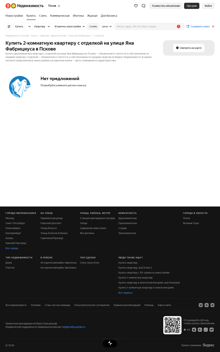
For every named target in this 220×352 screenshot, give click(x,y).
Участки (10, 267)
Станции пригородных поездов (97, 218)
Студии (122, 228)
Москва (10, 218)
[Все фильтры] (9, 26)
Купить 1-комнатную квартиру (135, 277)
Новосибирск (13, 228)
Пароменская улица (52, 218)
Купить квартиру (128, 262)
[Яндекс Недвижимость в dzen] (207, 305)
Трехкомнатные (127, 233)
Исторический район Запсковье (58, 267)
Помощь (149, 305)
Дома (9, 262)
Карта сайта (164, 305)
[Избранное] (136, 6)
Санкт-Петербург (15, 223)
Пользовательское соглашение (91, 305)
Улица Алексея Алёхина (54, 233)
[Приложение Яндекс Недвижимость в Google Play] (200, 329)
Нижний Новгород (16, 243)
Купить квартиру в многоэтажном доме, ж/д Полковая (149, 282)
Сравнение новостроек (93, 228)
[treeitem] (15, 16)
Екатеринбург (13, 233)
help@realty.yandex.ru (73, 327)
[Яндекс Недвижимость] (24, 5)
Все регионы (87, 233)
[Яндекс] (208, 345)
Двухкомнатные (127, 218)
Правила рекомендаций (127, 305)
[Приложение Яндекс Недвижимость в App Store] (194, 329)
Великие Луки (191, 223)
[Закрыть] (213, 26)
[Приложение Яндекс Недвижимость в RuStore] (212, 329)
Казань (9, 238)
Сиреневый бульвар (52, 238)
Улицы (83, 223)
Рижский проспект (51, 223)
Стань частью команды (57, 305)
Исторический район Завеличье (59, 262)
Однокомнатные (127, 223)
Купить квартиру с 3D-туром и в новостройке (144, 272)
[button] (143, 6)
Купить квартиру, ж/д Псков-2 (135, 267)
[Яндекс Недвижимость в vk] (201, 305)
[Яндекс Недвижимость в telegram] (212, 305)
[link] (208, 6)
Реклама (36, 305)
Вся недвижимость (16, 305)
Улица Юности (49, 228)
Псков (186, 218)
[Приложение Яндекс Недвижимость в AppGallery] (206, 329)
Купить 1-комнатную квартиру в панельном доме (146, 287)
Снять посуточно (89, 262)
